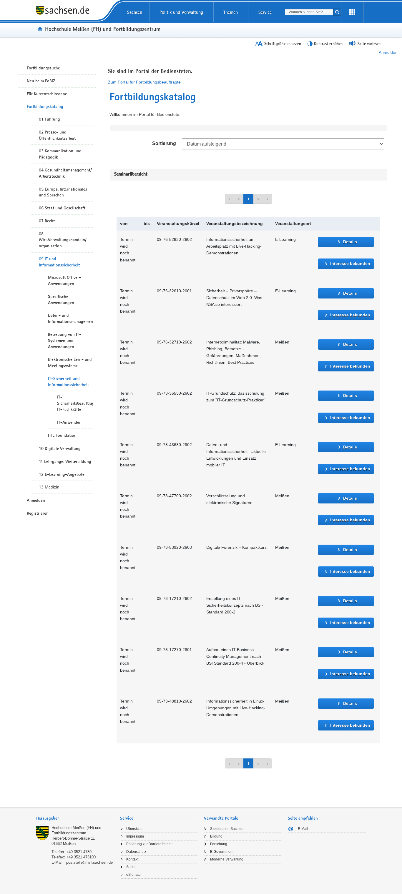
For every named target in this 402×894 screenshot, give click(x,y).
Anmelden (388, 52)
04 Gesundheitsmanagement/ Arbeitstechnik (65, 173)
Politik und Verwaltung (181, 12)
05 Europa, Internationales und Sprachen (63, 192)
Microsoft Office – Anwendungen (64, 280)
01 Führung (49, 119)
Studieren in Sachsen (227, 829)
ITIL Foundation (62, 435)
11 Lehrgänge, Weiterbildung (65, 461)
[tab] (75, 819)
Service (265, 12)
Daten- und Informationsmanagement (70, 318)
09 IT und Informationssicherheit (59, 262)
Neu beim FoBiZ (41, 81)
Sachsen (134, 12)
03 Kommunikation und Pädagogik (60, 154)
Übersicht (134, 829)
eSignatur (134, 875)
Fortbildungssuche (43, 68)
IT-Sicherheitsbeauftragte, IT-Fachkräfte (75, 403)
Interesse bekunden (350, 263)
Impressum (135, 836)
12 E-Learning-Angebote (61, 474)
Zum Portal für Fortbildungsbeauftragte (144, 82)
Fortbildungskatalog (45, 106)
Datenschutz (136, 852)
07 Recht (47, 221)
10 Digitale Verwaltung (60, 448)
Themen (230, 12)
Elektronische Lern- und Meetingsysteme (70, 362)
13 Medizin (49, 487)
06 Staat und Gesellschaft (62, 208)
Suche (131, 867)
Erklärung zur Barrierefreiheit (149, 844)
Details (350, 241)
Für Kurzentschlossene (47, 93)
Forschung (218, 844)
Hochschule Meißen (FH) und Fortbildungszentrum (102, 28)
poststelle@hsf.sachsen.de (89, 862)
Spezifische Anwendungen (61, 299)
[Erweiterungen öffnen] (352, 12)
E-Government (221, 852)
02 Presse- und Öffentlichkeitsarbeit (57, 135)
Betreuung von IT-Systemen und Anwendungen (64, 340)
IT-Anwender (69, 422)
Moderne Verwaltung (226, 859)
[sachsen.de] (75, 14)
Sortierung (164, 143)
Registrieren (38, 513)
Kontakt (132, 859)
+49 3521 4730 (79, 852)
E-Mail (303, 829)
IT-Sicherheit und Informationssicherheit (68, 381)
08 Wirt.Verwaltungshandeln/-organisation (64, 240)
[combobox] (309, 12)
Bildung (216, 836)
